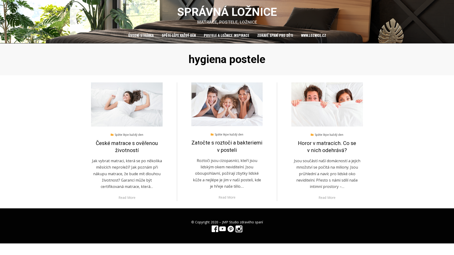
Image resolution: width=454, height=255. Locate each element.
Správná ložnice (227, 12)
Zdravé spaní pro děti (275, 35)
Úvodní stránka (141, 35)
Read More (126, 197)
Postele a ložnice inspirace (226, 35)
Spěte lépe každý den (179, 35)
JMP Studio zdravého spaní (242, 222)
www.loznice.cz (313, 35)
